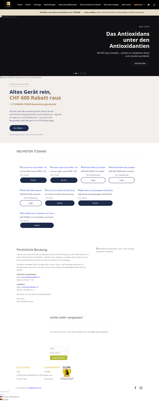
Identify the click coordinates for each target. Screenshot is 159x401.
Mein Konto (126, 5)
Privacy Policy (22, 379)
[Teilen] (6, 391)
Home (19, 5)
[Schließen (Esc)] (8, 391)
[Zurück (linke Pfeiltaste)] (1, 394)
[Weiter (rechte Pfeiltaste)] (3, 394)
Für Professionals (93, 175)
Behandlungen (50, 5)
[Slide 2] (76, 73)
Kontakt (47, 371)
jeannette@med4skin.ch (30, 277)
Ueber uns (48, 375)
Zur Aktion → (19, 128)
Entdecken (140, 63)
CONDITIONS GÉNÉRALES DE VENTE (30, 375)
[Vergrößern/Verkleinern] (1, 391)
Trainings (37, 5)
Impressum (48, 379)
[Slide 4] (80, 73)
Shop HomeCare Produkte (90, 5)
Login (93, 180)
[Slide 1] (73, 73)
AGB (18, 371)
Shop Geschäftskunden (68, 5)
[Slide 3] (78, 73)
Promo (28, 5)
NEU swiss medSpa (111, 5)
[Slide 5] (83, 73)
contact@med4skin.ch (30, 287)
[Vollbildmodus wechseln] (3, 391)
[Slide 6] (85, 73)
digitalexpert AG (35, 388)
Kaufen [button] (33, 180)
